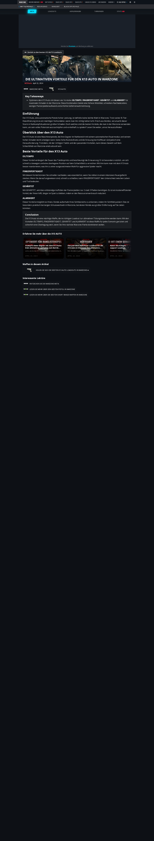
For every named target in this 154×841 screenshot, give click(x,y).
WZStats (28, 83)
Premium (72, 46)
